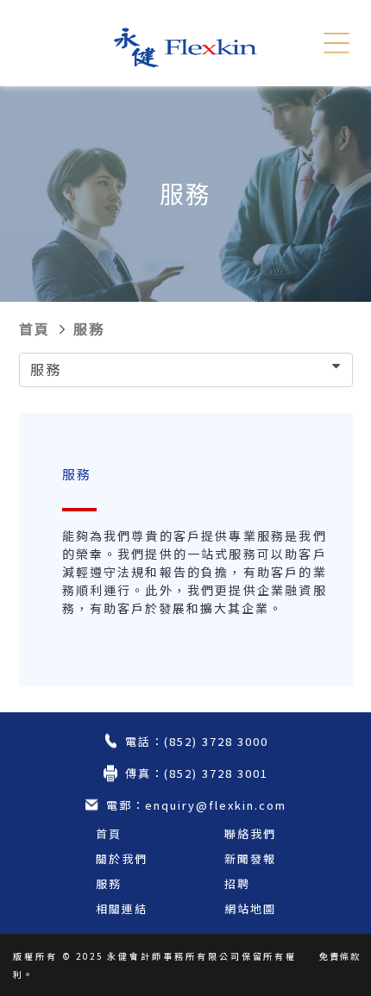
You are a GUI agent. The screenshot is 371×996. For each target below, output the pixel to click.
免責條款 (340, 955)
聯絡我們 (250, 833)
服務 (88, 328)
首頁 (34, 328)
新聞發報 (250, 858)
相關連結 (122, 908)
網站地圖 (250, 908)
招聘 (237, 883)
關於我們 (122, 858)
